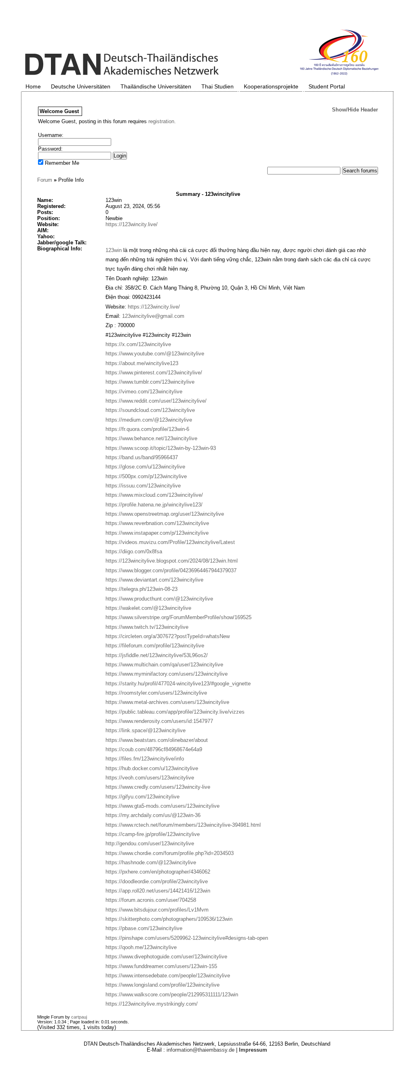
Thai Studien (217, 86)
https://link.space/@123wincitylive (146, 730)
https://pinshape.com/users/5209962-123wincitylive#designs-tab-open (187, 938)
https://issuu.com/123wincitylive (143, 486)
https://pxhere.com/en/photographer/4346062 (158, 872)
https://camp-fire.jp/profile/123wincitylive (153, 834)
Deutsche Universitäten (80, 86)
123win (114, 250)
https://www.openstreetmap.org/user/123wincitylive (165, 514)
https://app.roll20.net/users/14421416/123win (158, 891)
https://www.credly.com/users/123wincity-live (158, 787)
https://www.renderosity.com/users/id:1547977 (159, 721)
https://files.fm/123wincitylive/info (145, 759)
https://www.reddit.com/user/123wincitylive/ (156, 401)
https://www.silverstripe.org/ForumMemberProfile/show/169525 (178, 617)
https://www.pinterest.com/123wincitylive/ (154, 373)
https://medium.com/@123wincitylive (149, 420)
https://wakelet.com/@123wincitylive (148, 608)
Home (33, 86)
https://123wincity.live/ (132, 224)
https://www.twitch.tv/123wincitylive (147, 627)
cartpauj (79, 1017)
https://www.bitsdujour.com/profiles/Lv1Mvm (157, 910)
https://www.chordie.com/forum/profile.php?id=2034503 (170, 853)
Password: (50, 149)
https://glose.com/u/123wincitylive (145, 467)
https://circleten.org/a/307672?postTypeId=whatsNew (168, 636)
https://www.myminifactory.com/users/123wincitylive (167, 674)
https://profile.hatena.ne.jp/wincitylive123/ (154, 505)
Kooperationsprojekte (271, 86)
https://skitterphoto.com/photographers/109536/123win (169, 919)
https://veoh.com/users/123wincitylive (150, 778)
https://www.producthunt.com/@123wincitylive (159, 599)
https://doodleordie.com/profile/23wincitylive (157, 881)
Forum (44, 180)
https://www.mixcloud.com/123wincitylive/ (154, 495)
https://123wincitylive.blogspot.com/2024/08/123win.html (172, 561)
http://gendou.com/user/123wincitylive (150, 843)
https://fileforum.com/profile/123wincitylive (155, 646)
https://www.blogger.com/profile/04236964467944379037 (171, 570)
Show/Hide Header (355, 110)
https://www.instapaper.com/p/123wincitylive (157, 533)
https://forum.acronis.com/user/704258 (151, 900)
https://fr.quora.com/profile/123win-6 (147, 429)
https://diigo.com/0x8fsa (134, 551)
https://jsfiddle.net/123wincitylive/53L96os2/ (157, 655)
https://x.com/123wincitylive (138, 344)
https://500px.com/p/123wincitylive (146, 476)
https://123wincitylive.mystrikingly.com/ (152, 1004)
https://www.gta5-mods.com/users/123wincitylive (163, 806)
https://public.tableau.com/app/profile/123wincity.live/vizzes (175, 712)
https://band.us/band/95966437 (142, 457)
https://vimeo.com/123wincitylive (144, 392)
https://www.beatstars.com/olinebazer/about (157, 740)
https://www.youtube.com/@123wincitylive (155, 354)
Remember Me (61, 163)
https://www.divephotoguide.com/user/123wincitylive (166, 957)
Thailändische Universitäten (155, 86)
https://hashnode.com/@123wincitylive (151, 862)
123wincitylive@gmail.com (153, 316)
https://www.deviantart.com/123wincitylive (154, 580)
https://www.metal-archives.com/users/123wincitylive (167, 702)
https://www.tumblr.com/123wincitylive (150, 382)
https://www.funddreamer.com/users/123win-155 (161, 966)
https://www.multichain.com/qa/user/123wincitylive (164, 665)
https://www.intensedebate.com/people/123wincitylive (168, 976)
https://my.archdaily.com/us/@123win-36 (153, 815)
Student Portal (326, 86)
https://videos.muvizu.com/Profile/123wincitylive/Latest (170, 542)
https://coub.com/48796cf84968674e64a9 (154, 749)
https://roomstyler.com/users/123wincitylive (156, 693)
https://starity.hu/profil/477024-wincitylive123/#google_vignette (178, 684)
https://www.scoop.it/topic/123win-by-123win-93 (161, 448)
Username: (50, 135)
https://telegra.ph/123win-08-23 (141, 589)
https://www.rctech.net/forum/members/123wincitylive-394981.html (183, 825)
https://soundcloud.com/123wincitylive (150, 410)
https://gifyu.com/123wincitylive (143, 797)
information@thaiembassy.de (200, 1050)
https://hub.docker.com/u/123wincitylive (152, 768)
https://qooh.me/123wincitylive (141, 947)
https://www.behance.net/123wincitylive (151, 438)
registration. (162, 121)
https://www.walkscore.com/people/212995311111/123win (172, 994)
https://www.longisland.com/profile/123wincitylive (163, 985)
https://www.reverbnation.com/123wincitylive (157, 523)
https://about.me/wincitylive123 (142, 363)
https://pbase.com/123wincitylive (144, 928)
